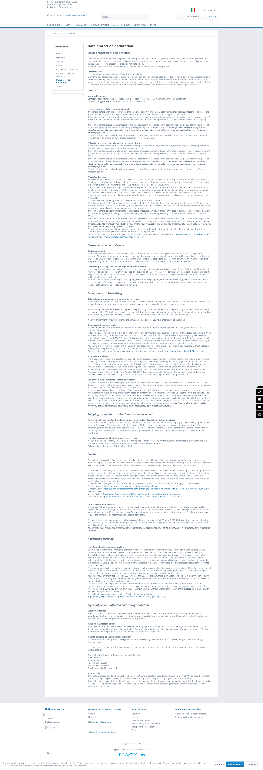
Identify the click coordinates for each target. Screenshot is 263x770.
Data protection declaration (63, 81)
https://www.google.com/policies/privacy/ (106, 596)
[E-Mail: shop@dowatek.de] (259, 399)
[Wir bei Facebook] (259, 407)
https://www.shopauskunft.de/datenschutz (184, 351)
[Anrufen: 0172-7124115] (259, 392)
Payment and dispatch (66, 69)
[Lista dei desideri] (178, 16)
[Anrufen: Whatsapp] (259, 387)
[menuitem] (125, 16)
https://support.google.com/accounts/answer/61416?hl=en (131, 486)
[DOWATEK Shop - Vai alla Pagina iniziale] (66, 17)
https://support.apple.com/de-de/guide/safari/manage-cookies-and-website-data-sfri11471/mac (138, 496)
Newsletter (61, 57)
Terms (59, 86)
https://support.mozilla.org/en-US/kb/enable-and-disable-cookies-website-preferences (141, 494)
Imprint (59, 65)
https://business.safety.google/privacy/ (148, 596)
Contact (59, 53)
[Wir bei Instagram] (259, 414)
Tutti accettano (235, 764)
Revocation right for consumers (65, 74)
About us (60, 61)
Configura (251, 764)
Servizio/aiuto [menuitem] (210, 10)
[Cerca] (146, 16)
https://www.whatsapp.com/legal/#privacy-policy (121, 237)
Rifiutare (219, 764)
